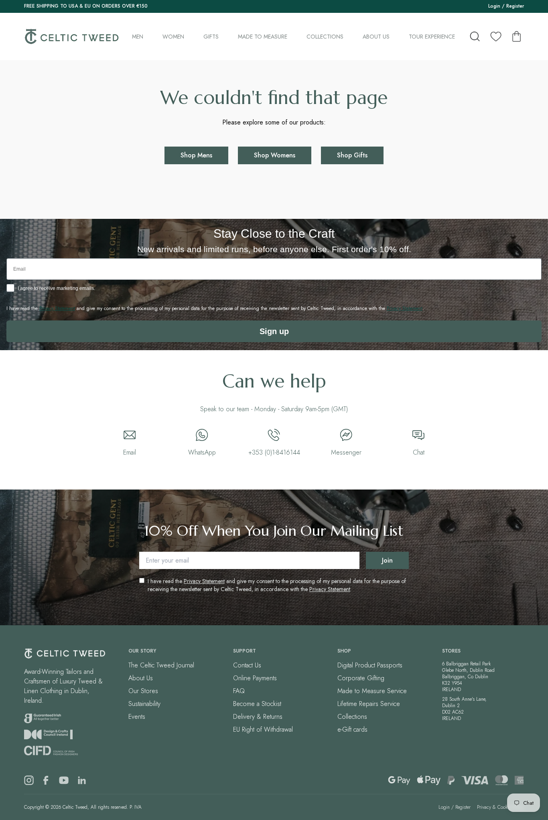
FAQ (239, 691)
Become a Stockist (257, 703)
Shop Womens (274, 155)
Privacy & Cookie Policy (500, 807)
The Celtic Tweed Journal (161, 665)
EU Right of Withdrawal (263, 729)
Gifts (211, 37)
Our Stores (143, 691)
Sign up (274, 331)
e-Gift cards (352, 729)
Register (515, 6)
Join (387, 560)
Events (136, 716)
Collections (324, 37)
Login (494, 6)
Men (137, 37)
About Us (376, 37)
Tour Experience (432, 37)
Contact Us (247, 665)
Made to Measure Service (372, 691)
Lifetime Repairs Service (368, 703)
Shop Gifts (352, 155)
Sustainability (144, 703)
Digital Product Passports (369, 665)
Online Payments (255, 678)
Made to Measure (262, 37)
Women (173, 37)
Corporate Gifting (360, 678)
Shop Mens (196, 155)
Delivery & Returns (257, 716)
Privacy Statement (204, 581)
